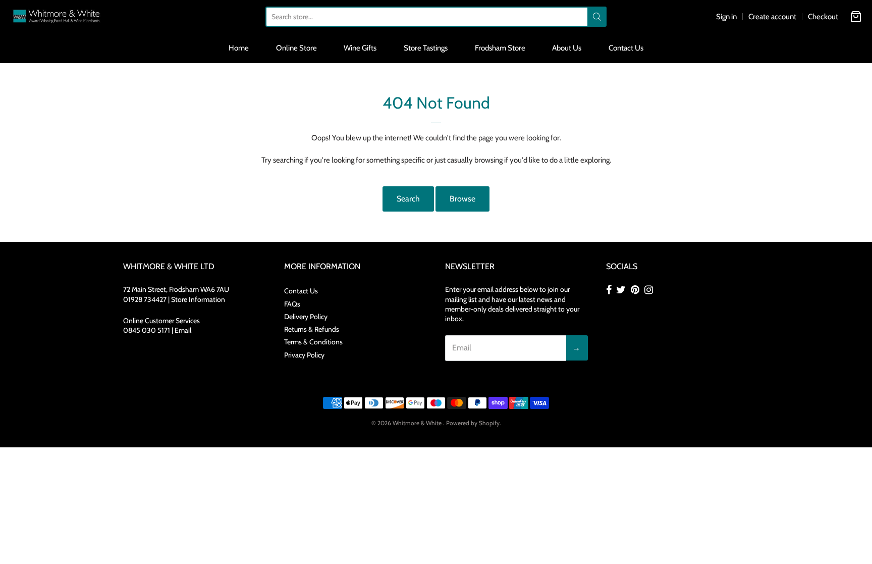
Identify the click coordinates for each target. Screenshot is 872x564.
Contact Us (626, 48)
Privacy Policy (304, 355)
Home (239, 48)
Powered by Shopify (473, 423)
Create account (772, 16)
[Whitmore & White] (56, 16)
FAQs (292, 304)
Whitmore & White (418, 423)
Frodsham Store (500, 48)
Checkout (823, 16)
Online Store (296, 48)
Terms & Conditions (313, 341)
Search (408, 198)
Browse (462, 198)
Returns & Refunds (311, 329)
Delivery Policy (306, 316)
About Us (566, 48)
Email (183, 330)
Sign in (726, 16)
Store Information (198, 299)
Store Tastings (426, 48)
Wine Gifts (360, 48)
